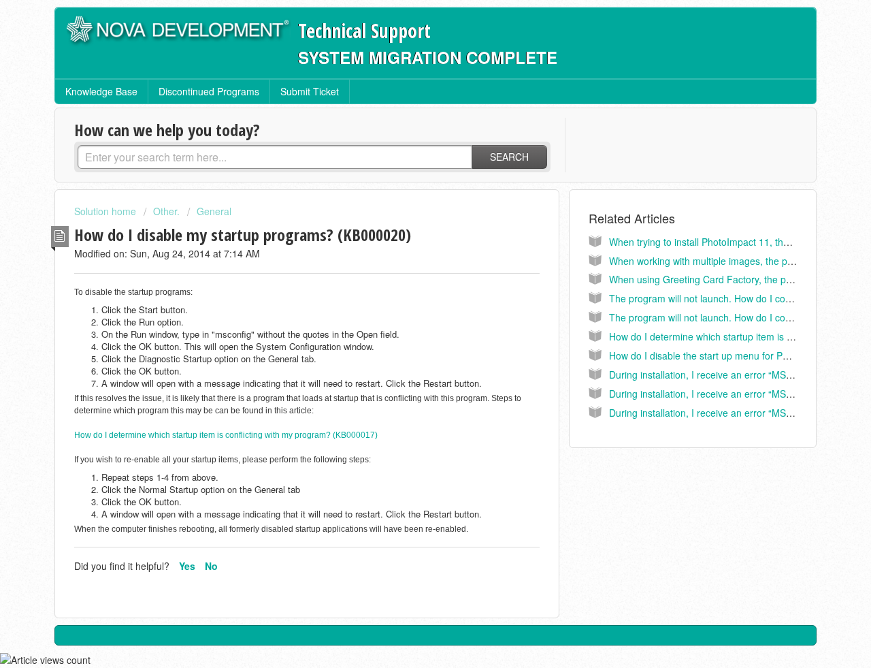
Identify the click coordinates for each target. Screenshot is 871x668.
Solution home (106, 211)
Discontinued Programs (209, 91)
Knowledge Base (101, 91)
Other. (166, 211)
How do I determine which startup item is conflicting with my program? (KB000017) (226, 435)
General (214, 211)
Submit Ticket (309, 91)
